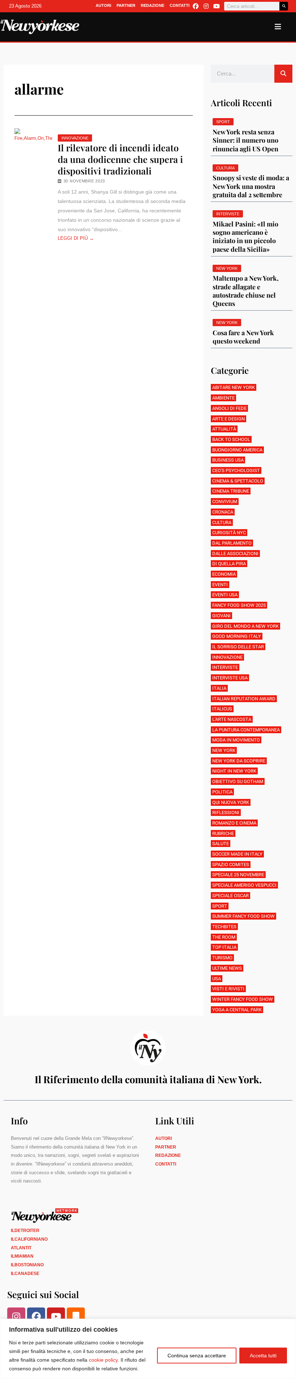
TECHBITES (224, 926)
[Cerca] (283, 6)
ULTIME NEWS (227, 968)
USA (216, 978)
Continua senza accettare (196, 1355)
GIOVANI (221, 615)
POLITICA (222, 792)
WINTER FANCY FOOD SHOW (242, 999)
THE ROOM (223, 937)
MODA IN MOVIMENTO (236, 740)
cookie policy (103, 1360)
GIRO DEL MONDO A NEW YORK (245, 626)
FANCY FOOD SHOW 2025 (239, 605)
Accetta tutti (263, 1355)
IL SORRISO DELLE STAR (238, 646)
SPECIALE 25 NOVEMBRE (238, 874)
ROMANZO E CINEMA (234, 823)
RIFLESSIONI (225, 812)
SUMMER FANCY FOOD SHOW (243, 916)
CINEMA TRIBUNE (230, 491)
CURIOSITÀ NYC (229, 532)
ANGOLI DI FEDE (229, 408)
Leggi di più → (76, 238)
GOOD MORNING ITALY (236, 636)
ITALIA (219, 688)
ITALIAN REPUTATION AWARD (243, 698)
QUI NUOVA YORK (230, 802)
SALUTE (220, 843)
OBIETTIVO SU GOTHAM (237, 781)
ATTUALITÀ (224, 429)
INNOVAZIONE (74, 138)
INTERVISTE (225, 667)
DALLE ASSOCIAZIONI (235, 553)
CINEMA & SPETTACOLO (237, 481)
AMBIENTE (223, 398)
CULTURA (221, 522)
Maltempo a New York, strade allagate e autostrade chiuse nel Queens (246, 291)
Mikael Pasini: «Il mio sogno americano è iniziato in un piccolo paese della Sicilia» (245, 237)
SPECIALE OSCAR (230, 895)
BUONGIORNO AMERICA (237, 450)
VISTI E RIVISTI (228, 988)
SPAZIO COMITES (230, 864)
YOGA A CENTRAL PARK (237, 1009)
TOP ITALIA (224, 947)
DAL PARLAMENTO (232, 543)
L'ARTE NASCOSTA (231, 719)
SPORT (219, 906)
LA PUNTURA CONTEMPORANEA (246, 729)
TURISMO (222, 957)
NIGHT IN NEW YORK (234, 771)
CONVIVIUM (224, 501)
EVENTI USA (225, 594)
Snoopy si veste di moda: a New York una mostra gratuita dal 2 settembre (251, 186)
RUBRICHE (223, 833)
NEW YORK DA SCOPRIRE (238, 761)
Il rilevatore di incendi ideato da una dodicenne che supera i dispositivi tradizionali (120, 159)
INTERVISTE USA (230, 677)
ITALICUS (222, 709)
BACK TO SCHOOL (231, 439)
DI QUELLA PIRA (229, 563)
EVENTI (220, 584)
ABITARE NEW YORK (233, 387)
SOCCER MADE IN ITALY (237, 854)
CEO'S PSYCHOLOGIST (236, 470)
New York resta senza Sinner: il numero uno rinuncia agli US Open (245, 140)
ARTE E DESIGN (228, 419)
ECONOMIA (224, 574)
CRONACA (222, 512)
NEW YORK (223, 750)
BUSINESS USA (228, 460)
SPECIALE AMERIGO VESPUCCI (244, 885)
